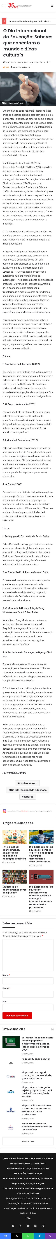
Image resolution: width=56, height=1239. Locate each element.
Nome (6, 975)
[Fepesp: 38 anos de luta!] (11, 1063)
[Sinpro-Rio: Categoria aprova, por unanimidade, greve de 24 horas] (11, 1077)
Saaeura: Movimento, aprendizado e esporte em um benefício (37, 1126)
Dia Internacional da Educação (28, 789)
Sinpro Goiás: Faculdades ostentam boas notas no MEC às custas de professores (36, 1110)
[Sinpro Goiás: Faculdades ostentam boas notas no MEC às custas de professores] (11, 1110)
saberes (28, 796)
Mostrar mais (28, 1141)
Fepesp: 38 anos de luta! (36, 1059)
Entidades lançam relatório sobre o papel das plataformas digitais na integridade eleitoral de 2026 (37, 1043)
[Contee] (20, 5)
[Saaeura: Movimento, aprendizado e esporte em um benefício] (11, 1128)
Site (4, 1001)
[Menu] (3, 6)
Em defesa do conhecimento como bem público (14, 889)
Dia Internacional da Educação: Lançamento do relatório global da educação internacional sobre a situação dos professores (41, 897)
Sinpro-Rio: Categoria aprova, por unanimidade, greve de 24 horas (37, 1075)
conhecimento (28, 783)
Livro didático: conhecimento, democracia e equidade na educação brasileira (14, 853)
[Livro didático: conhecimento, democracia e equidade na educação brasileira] (14, 837)
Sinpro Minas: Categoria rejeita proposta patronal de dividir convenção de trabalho (37, 1092)
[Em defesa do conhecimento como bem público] (14, 877)
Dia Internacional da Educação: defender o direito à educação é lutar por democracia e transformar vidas (41, 854)
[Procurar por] (52, 6)
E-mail (6, 988)
